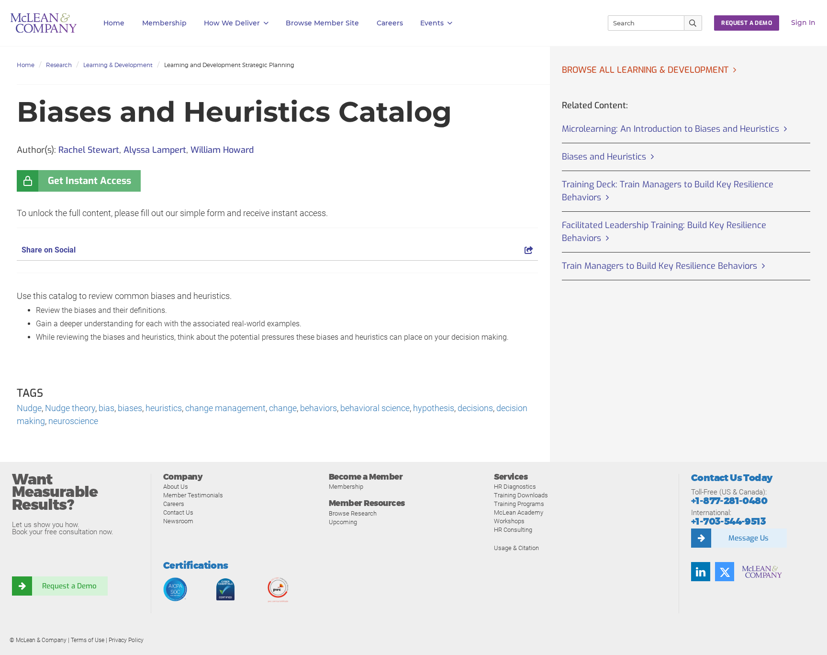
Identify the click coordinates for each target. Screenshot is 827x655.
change (283, 408)
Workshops (509, 521)
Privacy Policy (126, 640)
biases (130, 408)
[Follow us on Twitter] (724, 571)
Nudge (29, 408)
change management (225, 408)
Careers (173, 503)
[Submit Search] (693, 23)
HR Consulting (513, 529)
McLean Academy (518, 512)
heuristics (163, 408)
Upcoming (343, 522)
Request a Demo (69, 586)
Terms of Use (87, 640)
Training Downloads (521, 495)
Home (113, 23)
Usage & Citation (516, 548)
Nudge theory (70, 408)
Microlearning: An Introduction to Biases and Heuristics (670, 129)
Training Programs (519, 503)
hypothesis (433, 408)
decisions (475, 408)
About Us (175, 486)
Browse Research (353, 513)
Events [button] (432, 23)
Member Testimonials (193, 495)
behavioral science (375, 408)
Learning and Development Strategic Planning (229, 65)
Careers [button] (390, 23)
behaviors (318, 408)
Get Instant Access (89, 180)
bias (106, 408)
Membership (164, 23)
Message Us (748, 538)
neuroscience (73, 421)
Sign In (803, 22)
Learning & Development (118, 65)
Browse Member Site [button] (322, 23)
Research (59, 65)
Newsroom (178, 521)
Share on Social (49, 249)
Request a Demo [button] (746, 23)
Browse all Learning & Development (645, 70)
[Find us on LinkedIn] (700, 571)
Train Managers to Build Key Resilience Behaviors (659, 266)
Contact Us (178, 512)
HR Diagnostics (515, 486)
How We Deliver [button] (232, 23)
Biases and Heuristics (604, 156)
